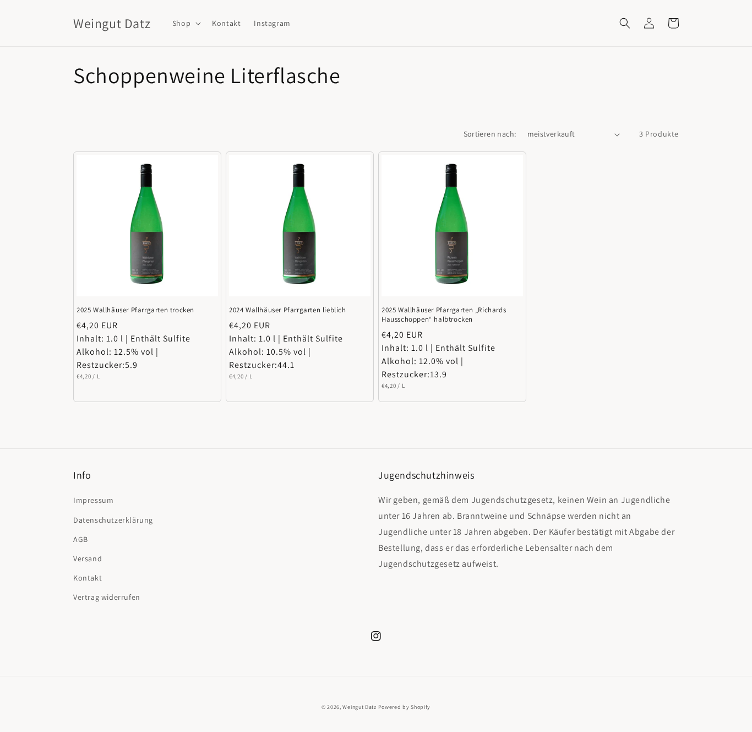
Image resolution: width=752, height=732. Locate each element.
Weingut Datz (359, 707)
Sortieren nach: (490, 134)
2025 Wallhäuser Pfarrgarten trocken (135, 310)
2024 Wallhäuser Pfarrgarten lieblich (287, 310)
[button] (185, 23)
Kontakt (87, 578)
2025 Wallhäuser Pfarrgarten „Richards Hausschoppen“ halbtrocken (444, 315)
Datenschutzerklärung (113, 520)
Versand (87, 558)
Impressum (93, 500)
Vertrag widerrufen (106, 597)
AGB (80, 539)
